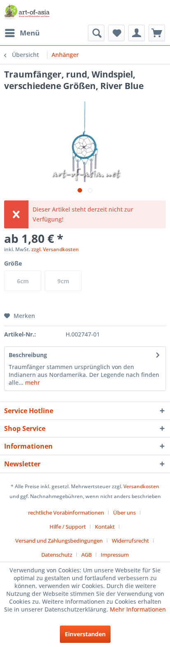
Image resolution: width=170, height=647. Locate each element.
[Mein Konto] (136, 33)
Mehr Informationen (138, 609)
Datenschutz (56, 554)
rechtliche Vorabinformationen (66, 512)
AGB (86, 554)
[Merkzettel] (116, 33)
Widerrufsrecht (130, 540)
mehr (32, 382)
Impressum (115, 554)
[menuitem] (22, 33)
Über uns (124, 512)
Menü (30, 33)
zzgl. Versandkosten (55, 249)
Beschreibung (28, 355)
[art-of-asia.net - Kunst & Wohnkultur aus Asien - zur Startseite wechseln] (27, 12)
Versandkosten (141, 486)
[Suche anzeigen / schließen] (96, 33)
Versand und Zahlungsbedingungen (59, 540)
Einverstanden (85, 634)
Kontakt (105, 526)
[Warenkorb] (157, 33)
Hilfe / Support (68, 526)
